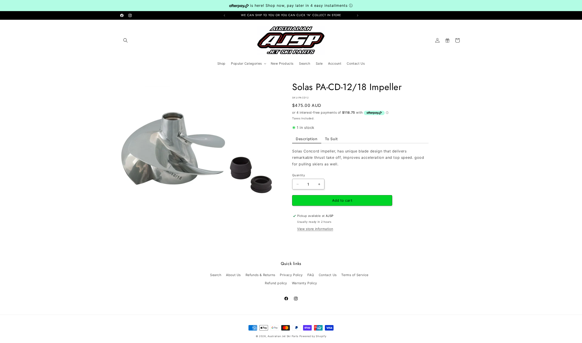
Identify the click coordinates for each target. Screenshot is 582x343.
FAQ (310, 275)
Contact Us (328, 275)
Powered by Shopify (312, 336)
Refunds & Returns (260, 275)
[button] (125, 40)
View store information (315, 229)
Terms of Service (355, 275)
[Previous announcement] (224, 15)
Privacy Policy (291, 275)
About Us (233, 275)
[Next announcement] (358, 15)
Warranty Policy (304, 283)
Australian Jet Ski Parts (283, 336)
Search (215, 275)
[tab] (306, 140)
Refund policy (276, 283)
